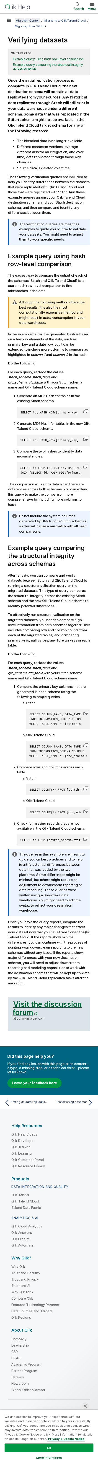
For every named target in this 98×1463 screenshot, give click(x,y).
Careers (17, 1377)
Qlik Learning (21, 1153)
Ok (49, 1448)
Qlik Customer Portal (27, 1160)
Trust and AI (20, 1286)
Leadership (20, 1345)
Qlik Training (21, 1147)
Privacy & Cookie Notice (66, 1439)
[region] (49, 1436)
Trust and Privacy (25, 1279)
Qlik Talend (20, 1195)
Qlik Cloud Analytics (26, 1226)
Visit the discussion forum (47, 1008)
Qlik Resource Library (28, 1166)
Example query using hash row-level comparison (48, 59)
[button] (85, 411)
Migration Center (27, 20)
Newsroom (20, 1383)
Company (18, 1339)
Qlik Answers (21, 1232)
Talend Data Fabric (26, 1208)
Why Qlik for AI (22, 1292)
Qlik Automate (22, 1245)
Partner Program (24, 1371)
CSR (14, 1352)
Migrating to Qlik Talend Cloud (65, 20)
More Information (49, 1457)
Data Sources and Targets (32, 1311)
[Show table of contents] (9, 20)
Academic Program (26, 1364)
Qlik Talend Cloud (25, 1201)
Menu (92, 8)
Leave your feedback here (34, 1083)
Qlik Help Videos (24, 1134)
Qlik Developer (23, 1141)
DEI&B (16, 1358)
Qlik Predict (20, 1239)
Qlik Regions (21, 1317)
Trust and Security (25, 1273)
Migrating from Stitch (29, 26)
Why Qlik (18, 1267)
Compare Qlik (22, 1298)
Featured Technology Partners (35, 1305)
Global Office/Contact (28, 1390)
